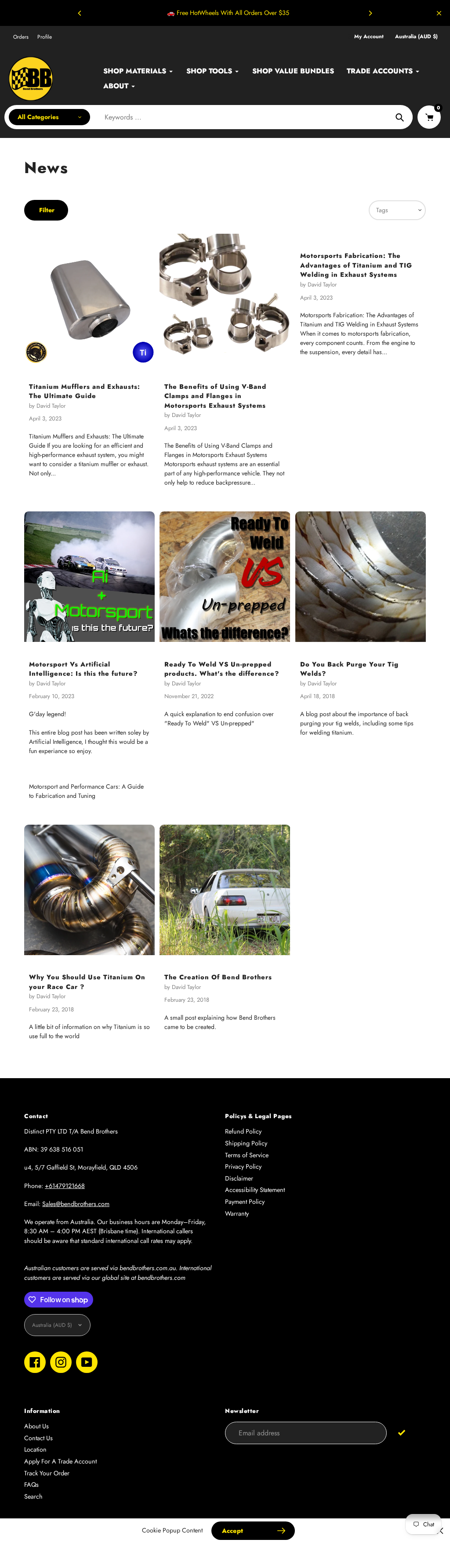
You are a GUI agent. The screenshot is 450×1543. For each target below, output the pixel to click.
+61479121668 (65, 1185)
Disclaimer (239, 1178)
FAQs (31, 1484)
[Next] (370, 13)
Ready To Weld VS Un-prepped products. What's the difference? (221, 668)
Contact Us (38, 1438)
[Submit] (402, 1432)
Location (35, 1449)
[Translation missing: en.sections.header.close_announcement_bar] (439, 13)
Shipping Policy (246, 1143)
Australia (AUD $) (416, 36)
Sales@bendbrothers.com (75, 1203)
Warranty (237, 1213)
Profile (44, 37)
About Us (36, 1426)
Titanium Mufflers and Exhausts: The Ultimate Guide (84, 391)
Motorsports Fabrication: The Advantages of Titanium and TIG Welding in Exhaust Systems (356, 265)
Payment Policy (245, 1201)
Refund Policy (243, 1131)
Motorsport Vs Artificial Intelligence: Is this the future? (83, 668)
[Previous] (80, 13)
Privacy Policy (243, 1166)
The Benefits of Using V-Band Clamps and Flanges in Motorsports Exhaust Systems (215, 396)
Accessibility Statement (255, 1189)
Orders (21, 37)
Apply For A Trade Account (60, 1461)
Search (33, 1496)
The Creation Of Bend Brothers (218, 977)
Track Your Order (46, 1473)
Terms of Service (247, 1155)
